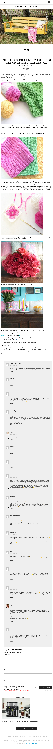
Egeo (11, 432)
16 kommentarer (27, 68)
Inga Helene (13, 605)
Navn (6, 669)
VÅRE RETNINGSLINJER (12, 737)
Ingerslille (12, 496)
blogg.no (47, 742)
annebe (12, 393)
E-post (16, 675)
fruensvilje (13, 532)
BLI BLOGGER (43, 737)
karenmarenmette (15, 515)
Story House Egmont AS (31, 743)
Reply (11, 371)
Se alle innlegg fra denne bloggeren (26, 728)
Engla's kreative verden (26, 6)
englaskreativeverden (18, 339)
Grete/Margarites (15, 475)
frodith (12, 446)
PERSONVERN (22, 737)
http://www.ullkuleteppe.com (15, 578)
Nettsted (6, 681)
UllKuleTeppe (13, 568)
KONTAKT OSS (35, 737)
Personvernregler (42, 690)
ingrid (11, 551)
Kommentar (8, 654)
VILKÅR (29, 737)
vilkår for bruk (47, 690)
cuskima (12, 461)
